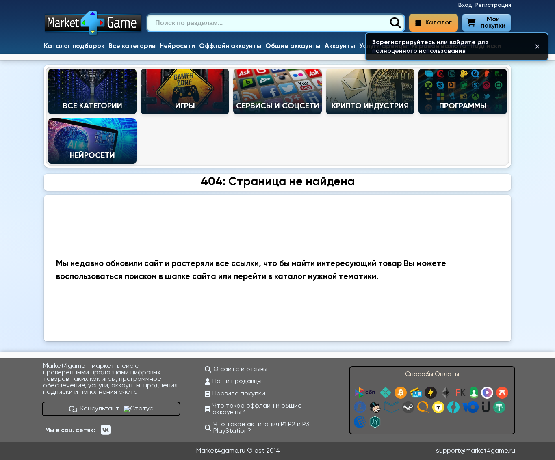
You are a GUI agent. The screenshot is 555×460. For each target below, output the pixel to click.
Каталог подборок (74, 46)
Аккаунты (340, 46)
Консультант (99, 409)
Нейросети (177, 46)
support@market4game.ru (475, 451)
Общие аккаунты (293, 46)
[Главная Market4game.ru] (93, 35)
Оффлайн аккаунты (230, 46)
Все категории (132, 46)
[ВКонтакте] (105, 430)
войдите (462, 42)
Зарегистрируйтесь (403, 42)
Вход (465, 5)
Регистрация (493, 5)
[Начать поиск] (395, 23)
